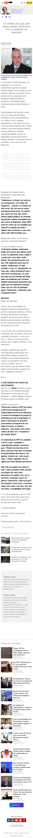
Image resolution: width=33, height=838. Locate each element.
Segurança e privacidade (16, 835)
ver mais (15, 805)
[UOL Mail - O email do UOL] (22, 3)
